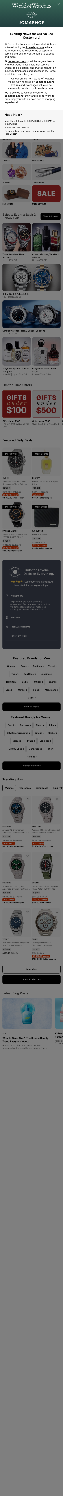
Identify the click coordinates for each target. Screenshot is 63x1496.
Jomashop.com (35, 47)
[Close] (59, 4)
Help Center (11, 133)
